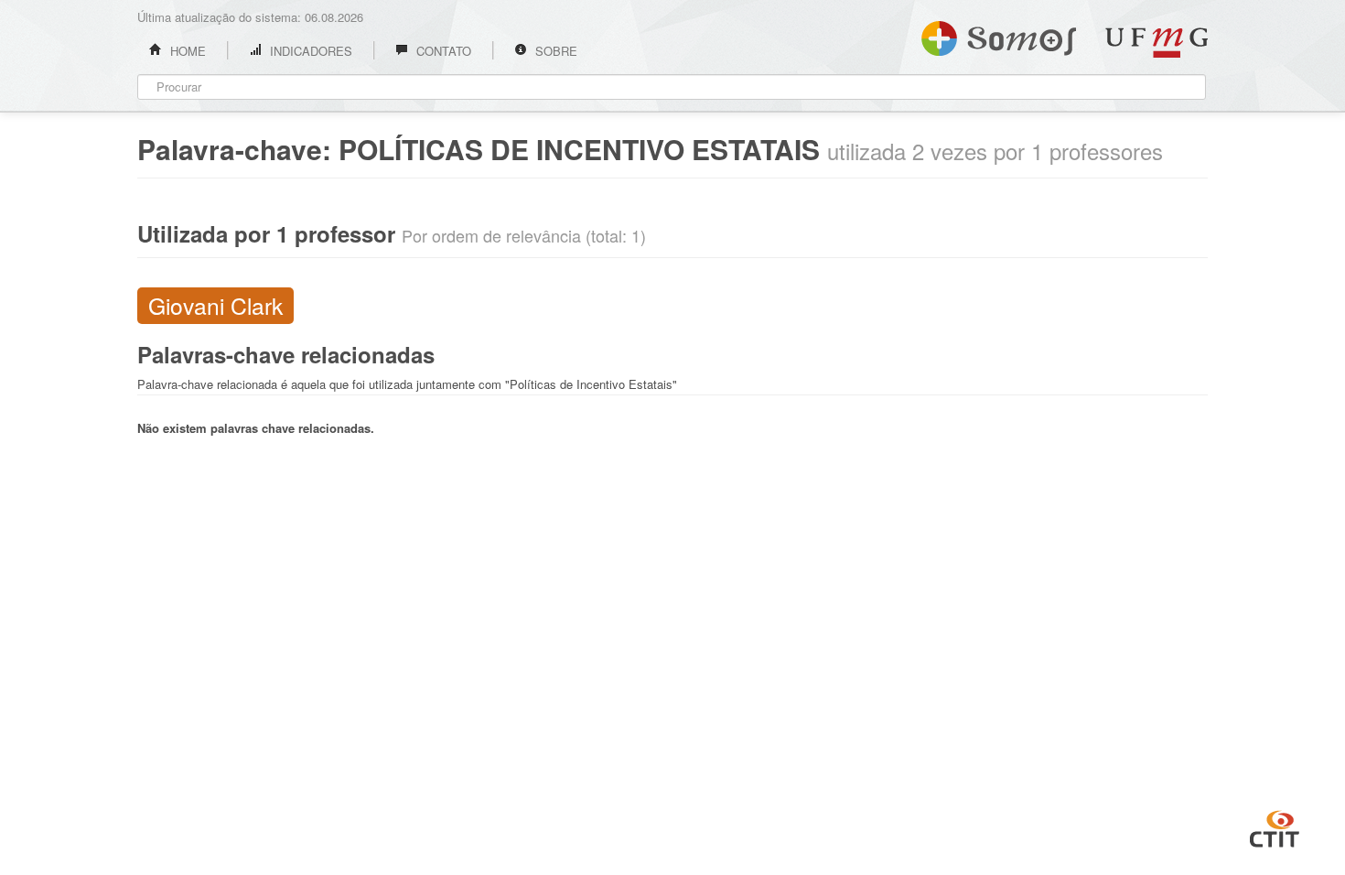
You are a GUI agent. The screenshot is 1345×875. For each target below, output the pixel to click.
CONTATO (442, 50)
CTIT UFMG (1274, 826)
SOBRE (554, 50)
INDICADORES (309, 50)
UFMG (1156, 42)
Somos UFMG (999, 34)
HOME (186, 50)
